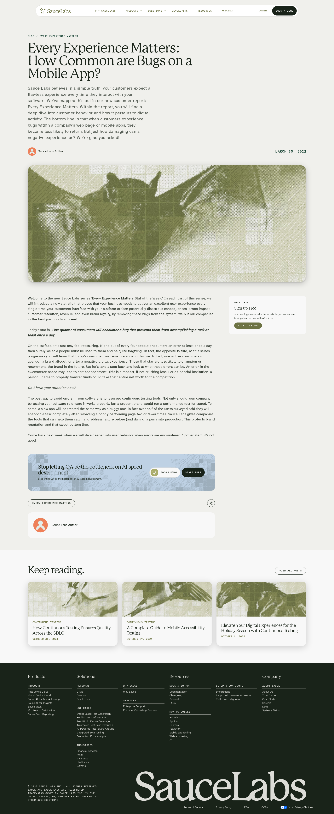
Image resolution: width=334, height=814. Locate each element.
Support (174, 699)
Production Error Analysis (91, 736)
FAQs (173, 703)
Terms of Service (193, 807)
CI (171, 740)
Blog (31, 36)
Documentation (178, 691)
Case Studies (269, 699)
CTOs (80, 691)
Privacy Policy (224, 807)
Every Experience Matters (113, 298)
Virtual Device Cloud (39, 695)
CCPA (265, 807)
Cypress (174, 725)
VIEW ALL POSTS (290, 571)
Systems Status (270, 710)
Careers (266, 703)
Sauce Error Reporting (41, 714)
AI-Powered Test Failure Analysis (95, 729)
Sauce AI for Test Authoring (44, 699)
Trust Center (269, 695)
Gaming (81, 766)
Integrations (223, 691)
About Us (267, 691)
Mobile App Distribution (41, 710)
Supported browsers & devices (233, 695)
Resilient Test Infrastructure (92, 717)
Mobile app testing (180, 732)
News (265, 707)
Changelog (176, 695)
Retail (80, 755)
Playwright (175, 729)
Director (81, 695)
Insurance (82, 758)
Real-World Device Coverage (93, 721)
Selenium (175, 717)
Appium (174, 721)
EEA (246, 807)
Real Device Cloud (38, 691)
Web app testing (179, 736)
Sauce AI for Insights (40, 703)
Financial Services (87, 751)
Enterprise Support (134, 706)
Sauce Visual (35, 707)
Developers (83, 699)
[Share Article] (211, 503)
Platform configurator (228, 699)
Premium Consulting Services (140, 710)
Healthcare (83, 762)
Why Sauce (129, 691)
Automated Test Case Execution (95, 725)
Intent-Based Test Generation (94, 714)
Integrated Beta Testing (90, 732)
